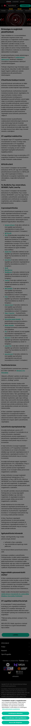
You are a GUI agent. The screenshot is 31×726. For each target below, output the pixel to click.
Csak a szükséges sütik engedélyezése (15, 718)
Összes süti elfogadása (15, 722)
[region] (15, 712)
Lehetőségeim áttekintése (15, 713)
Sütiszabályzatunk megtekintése (11, 709)
